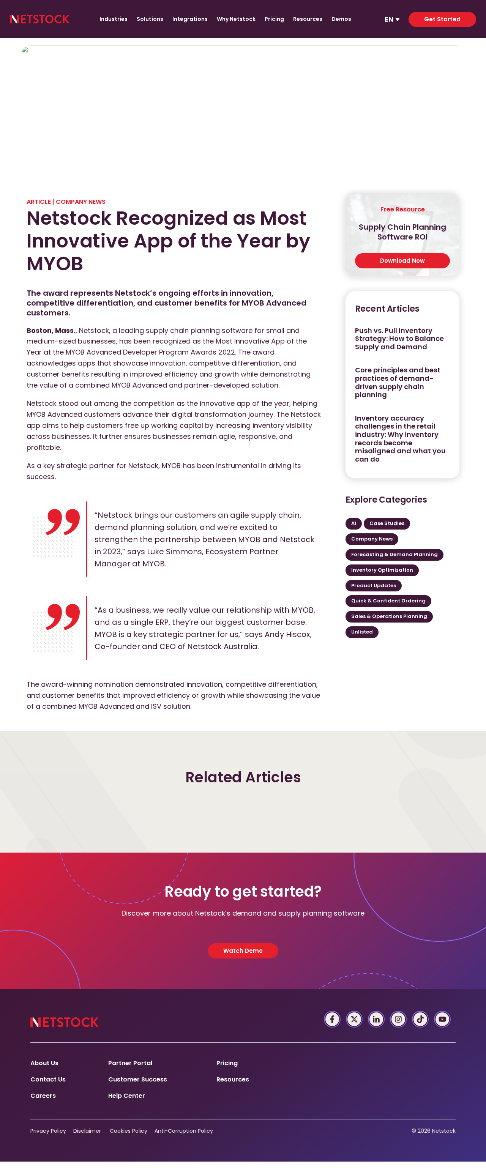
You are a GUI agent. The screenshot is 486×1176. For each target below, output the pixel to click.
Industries (113, 19)
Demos (341, 19)
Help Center (126, 1095)
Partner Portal (130, 1063)
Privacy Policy (48, 1131)
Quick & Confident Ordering (388, 600)
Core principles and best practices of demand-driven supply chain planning (397, 382)
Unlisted (362, 631)
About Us (44, 1063)
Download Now (402, 261)
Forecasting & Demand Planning (394, 554)
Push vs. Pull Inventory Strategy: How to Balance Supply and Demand (399, 339)
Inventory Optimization (382, 570)
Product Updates (373, 585)
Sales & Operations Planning (389, 616)
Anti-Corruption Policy (184, 1131)
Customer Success (137, 1079)
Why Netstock (236, 19)
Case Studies (386, 523)
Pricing (274, 19)
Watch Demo (243, 951)
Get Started (442, 19)
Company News (81, 201)
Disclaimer (87, 1131)
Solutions (150, 19)
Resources (307, 19)
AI (353, 523)
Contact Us (48, 1079)
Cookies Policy (128, 1131)
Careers (43, 1095)
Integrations (190, 19)
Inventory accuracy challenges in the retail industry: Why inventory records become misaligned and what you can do (400, 438)
